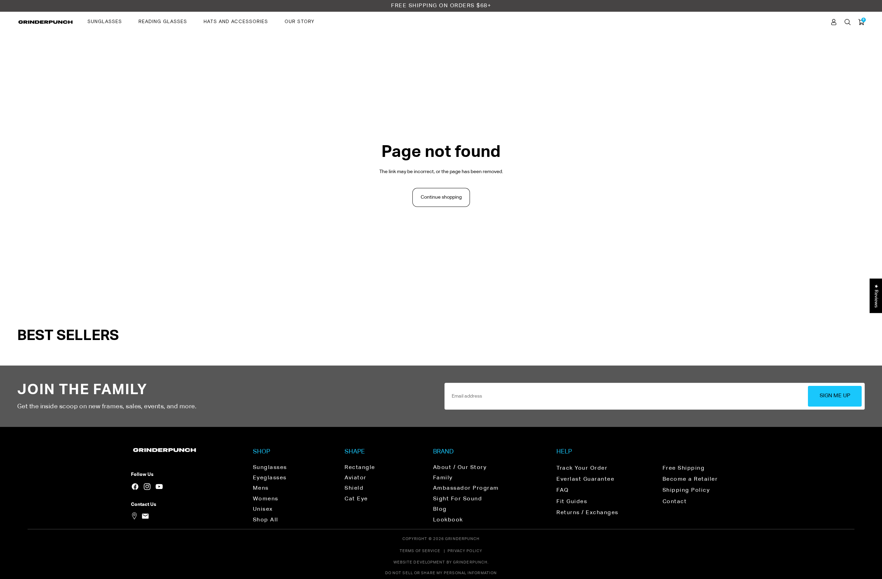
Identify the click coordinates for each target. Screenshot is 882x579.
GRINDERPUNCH (462, 539)
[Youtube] (159, 486)
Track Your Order (581, 468)
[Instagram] (147, 486)
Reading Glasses (163, 21)
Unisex (263, 509)
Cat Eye (356, 499)
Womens (265, 499)
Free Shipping (684, 468)
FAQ (562, 490)
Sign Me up (835, 396)
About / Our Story (460, 467)
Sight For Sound (457, 499)
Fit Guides (571, 502)
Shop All (265, 520)
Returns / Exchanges (587, 513)
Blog (440, 509)
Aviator (356, 478)
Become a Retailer (690, 479)
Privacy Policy (465, 551)
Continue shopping (441, 197)
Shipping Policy (686, 490)
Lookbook (448, 520)
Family (443, 478)
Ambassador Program (466, 488)
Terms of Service (420, 551)
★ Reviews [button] (876, 295)
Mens (261, 488)
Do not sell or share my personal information (441, 573)
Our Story (299, 21)
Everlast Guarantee (585, 479)
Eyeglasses (270, 478)
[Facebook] (135, 486)
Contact (675, 502)
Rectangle (360, 467)
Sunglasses (105, 21)
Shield (354, 488)
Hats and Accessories (236, 21)
